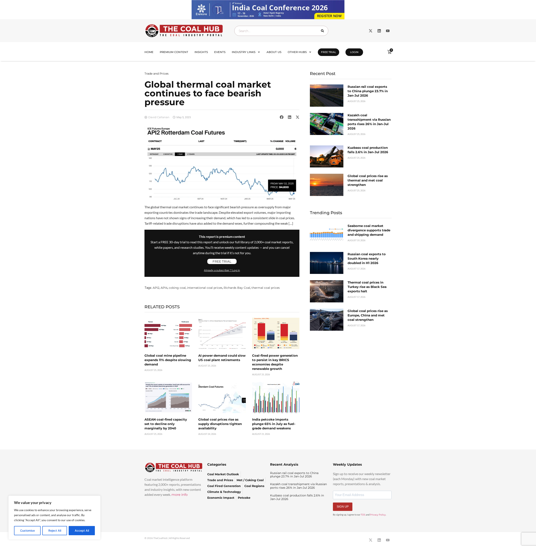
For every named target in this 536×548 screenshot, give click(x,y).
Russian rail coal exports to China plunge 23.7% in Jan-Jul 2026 (368, 91)
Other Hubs (297, 52)
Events (219, 52)
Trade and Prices (156, 73)
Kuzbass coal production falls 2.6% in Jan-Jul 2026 (297, 497)
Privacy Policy (378, 514)
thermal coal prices (265, 288)
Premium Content (174, 52)
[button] (282, 117)
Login (354, 52)
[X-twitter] (370, 31)
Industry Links (243, 52)
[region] (54, 518)
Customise (27, 530)
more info (179, 495)
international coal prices (204, 288)
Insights (201, 52)
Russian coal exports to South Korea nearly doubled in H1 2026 (367, 258)
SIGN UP (343, 506)
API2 (156, 288)
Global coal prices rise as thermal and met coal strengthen (368, 180)
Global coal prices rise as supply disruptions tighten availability (220, 423)
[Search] (323, 31)
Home (148, 52)
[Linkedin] (379, 31)
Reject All (54, 530)
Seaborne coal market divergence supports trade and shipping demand (369, 230)
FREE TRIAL (328, 52)
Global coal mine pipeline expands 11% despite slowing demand (167, 360)
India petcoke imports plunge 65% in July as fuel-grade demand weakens (273, 423)
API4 (164, 288)
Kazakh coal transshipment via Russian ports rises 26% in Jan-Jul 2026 (298, 486)
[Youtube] (388, 31)
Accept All (82, 530)
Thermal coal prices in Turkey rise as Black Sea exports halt (367, 286)
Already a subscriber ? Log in (222, 270)
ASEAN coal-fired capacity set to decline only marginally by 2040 (165, 423)
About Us (274, 52)
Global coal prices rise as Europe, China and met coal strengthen (368, 315)
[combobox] (281, 31)
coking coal (177, 288)
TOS (363, 514)
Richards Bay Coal (237, 288)
